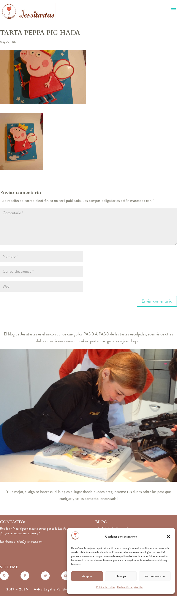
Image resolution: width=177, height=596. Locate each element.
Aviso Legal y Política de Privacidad (63, 589)
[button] (168, 537)
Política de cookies (105, 587)
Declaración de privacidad (130, 587)
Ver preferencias (154, 576)
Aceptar (87, 576)
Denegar (120, 576)
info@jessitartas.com (29, 541)
